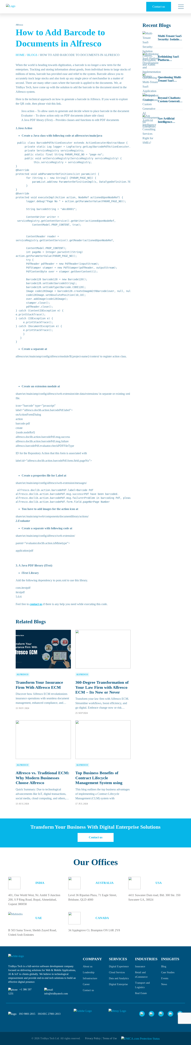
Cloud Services (117, 972)
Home (20, 54)
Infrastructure (90, 978)
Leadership (88, 972)
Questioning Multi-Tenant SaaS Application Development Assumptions (169, 79)
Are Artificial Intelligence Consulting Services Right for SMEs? (170, 120)
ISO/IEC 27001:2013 (49, 1013)
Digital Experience (119, 966)
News (164, 984)
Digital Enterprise (118, 984)
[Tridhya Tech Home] (21, 6)
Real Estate (141, 993)
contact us (36, 604)
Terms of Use (110, 1038)
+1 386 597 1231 (20, 991)
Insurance (140, 966)
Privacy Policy (93, 1038)
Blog (163, 966)
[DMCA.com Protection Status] (140, 1038)
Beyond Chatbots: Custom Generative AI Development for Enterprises (170, 99)
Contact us (158, 6)
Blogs (32, 54)
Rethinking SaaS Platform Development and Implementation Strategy (169, 58)
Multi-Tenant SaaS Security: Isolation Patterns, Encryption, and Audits (170, 37)
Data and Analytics (119, 978)
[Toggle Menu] (179, 6)
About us (87, 966)
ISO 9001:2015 (27, 1013)
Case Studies (167, 972)
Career (86, 984)
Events (164, 978)
